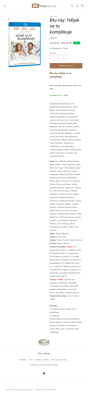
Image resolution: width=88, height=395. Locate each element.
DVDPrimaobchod (16, 389)
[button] (4, 5)
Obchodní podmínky (59, 360)
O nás (30, 360)
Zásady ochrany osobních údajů (46, 389)
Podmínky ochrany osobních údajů (44, 365)
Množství (53, 53)
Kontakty (22, 360)
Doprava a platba (42, 360)
